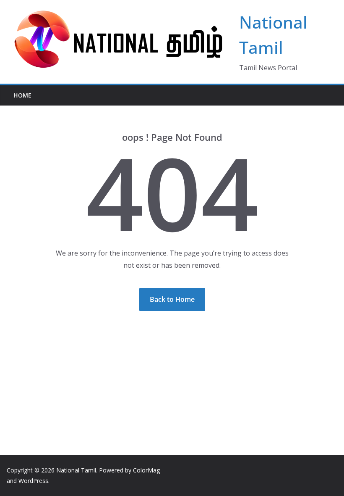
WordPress (33, 481)
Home (22, 95)
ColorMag (146, 470)
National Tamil (76, 470)
